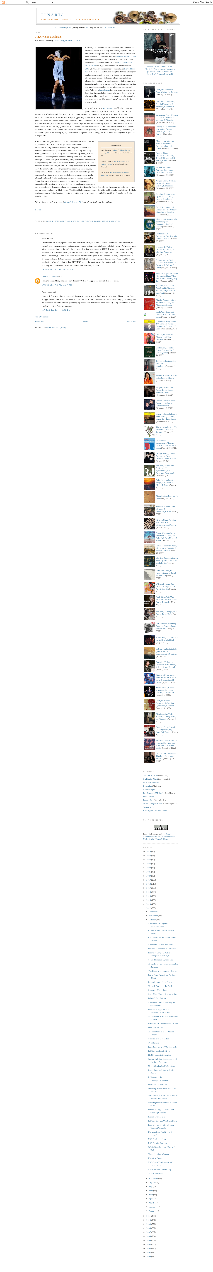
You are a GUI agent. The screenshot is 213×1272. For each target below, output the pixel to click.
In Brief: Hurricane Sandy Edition (162, 949)
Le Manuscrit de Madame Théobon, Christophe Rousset (166, 756)
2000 (148, 1256)
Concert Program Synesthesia (160, 960)
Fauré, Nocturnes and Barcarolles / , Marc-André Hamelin (166, 209)
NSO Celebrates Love (157, 1139)
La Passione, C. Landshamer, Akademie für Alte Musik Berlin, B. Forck (166, 444)
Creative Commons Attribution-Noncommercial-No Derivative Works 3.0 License (159, 836)
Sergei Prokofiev (111, 221)
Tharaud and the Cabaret (158, 1154)
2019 (148, 880)
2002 (148, 1252)
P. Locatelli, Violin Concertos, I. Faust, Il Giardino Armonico (165, 249)
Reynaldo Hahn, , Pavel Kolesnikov (166, 573)
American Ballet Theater (125, 56)
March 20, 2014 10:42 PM (56, 309)
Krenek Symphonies (156, 1117)
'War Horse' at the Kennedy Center (162, 971)
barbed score (104, 89)
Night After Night (150, 779)
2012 (148, 908)
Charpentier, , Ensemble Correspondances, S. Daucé (165, 145)
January (152, 1211)
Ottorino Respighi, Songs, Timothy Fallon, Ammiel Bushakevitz (167, 560)
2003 (148, 1248)
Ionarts (52, 14)
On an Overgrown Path (152, 804)
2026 (148, 851)
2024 (148, 859)
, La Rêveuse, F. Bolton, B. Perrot (166, 264)
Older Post (131, 321)
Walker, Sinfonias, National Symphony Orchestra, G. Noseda (164, 170)
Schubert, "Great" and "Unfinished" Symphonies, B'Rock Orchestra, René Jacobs (165, 469)
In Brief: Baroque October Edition (162, 1121)
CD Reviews (61, 27)
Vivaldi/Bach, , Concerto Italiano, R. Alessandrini (166, 690)
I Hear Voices (148, 796)
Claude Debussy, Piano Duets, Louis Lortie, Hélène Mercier (165, 403)
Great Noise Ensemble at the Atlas (162, 994)
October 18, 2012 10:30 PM (57, 269)
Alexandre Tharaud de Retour (160, 944)
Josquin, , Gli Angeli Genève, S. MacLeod (166, 183)
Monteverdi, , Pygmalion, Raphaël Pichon (166, 223)
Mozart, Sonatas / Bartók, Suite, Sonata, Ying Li (166, 376)
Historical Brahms (155, 1158)
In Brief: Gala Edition (157, 998)
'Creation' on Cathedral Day (159, 1169)
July (151, 1186)
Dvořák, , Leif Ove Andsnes (164, 337)
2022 (148, 868)
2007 (148, 1232)
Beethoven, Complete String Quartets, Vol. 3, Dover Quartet (165, 350)
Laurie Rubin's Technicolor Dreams (163, 1023)
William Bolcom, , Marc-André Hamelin (165, 586)
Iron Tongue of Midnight (153, 793)
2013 (148, 904)
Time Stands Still (155, 1173)
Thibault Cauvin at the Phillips (161, 986)
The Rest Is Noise (150, 775)
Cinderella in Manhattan (48, 36)
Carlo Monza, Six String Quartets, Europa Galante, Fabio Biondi (166, 626)
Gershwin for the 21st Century (160, 982)
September (153, 1178)
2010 (148, 1220)
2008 (148, 1228)
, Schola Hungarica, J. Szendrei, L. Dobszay (165, 104)
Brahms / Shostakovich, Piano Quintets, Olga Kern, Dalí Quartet (166, 729)
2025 (148, 855)
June (151, 1190)
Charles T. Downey (50, 276)
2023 (148, 863)
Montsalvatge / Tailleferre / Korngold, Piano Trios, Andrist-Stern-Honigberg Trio (167, 277)
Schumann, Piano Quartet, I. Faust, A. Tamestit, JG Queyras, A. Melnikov (167, 117)
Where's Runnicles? (151, 782)
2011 (148, 1216)
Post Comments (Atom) (56, 327)
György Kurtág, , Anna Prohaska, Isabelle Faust (166, 456)
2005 (87, 68)
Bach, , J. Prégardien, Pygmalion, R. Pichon (165, 703)
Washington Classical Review (155, 811)
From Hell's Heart (155, 1028)
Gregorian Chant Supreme (159, 990)
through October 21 (72, 202)
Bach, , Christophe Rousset (167, 90)
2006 (148, 1236)
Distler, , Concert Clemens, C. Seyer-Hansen (166, 130)
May (151, 1194)
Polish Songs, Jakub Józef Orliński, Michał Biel (167, 638)
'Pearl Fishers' (153, 1043)
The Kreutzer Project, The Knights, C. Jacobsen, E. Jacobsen (166, 429)
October (152, 920)
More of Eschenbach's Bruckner (161, 1066)
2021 (148, 872)
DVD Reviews (110, 27)
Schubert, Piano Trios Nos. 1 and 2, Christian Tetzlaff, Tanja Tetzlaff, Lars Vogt (165, 289)
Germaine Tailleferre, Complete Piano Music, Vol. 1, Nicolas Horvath (166, 664)
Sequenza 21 (148, 807)
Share (38, 210)
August (152, 1182)
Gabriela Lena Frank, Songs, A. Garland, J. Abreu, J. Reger (165, 482)
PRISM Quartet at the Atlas (159, 1055)
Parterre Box (148, 800)
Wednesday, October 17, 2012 (67, 40)
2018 (148, 884)
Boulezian (147, 786)
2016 (148, 892)
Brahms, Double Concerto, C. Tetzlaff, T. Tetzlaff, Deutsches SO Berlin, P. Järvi (166, 157)
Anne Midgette (149, 789)
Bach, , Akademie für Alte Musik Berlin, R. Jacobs (166, 599)
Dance (97, 221)
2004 (148, 1244)
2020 (148, 876)
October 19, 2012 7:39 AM (57, 284)
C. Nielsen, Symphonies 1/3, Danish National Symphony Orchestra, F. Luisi (166, 325)
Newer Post (39, 321)
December (153, 911)
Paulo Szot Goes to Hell (158, 1084)
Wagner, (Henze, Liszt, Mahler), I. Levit (164, 390)
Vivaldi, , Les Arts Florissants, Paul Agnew (166, 522)
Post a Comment (41, 316)
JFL (87, 27)
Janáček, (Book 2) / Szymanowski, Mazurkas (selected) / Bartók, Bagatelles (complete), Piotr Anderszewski (160, 70)
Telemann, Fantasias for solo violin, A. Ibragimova (166, 363)
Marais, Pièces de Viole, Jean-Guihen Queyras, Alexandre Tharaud (166, 302)
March (152, 1203)
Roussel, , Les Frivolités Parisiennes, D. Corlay (166, 744)
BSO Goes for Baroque (157, 1143)
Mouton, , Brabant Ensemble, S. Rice (165, 509)
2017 (148, 888)
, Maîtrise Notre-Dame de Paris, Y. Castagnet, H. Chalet (166, 679)
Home (85, 321)
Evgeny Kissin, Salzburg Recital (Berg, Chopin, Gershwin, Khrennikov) (166, 416)
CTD (69, 27)
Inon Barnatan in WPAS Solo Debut (163, 1047)
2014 (148, 900)
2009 (148, 1224)
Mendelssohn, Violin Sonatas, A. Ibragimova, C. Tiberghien (166, 716)
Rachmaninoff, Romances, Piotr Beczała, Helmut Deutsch (166, 236)
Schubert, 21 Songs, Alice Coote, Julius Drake (166, 612)
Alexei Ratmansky (56, 221)
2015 (148, 896)
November (153, 916)
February (153, 1207)
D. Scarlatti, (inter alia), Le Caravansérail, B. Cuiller (166, 651)
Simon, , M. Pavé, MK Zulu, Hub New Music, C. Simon (166, 537)
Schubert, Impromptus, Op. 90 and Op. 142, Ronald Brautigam (165, 196)
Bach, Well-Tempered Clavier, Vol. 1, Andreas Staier (165, 314)
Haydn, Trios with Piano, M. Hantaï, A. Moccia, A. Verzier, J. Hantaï (166, 548)
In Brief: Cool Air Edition (159, 1051)
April (151, 1199)
